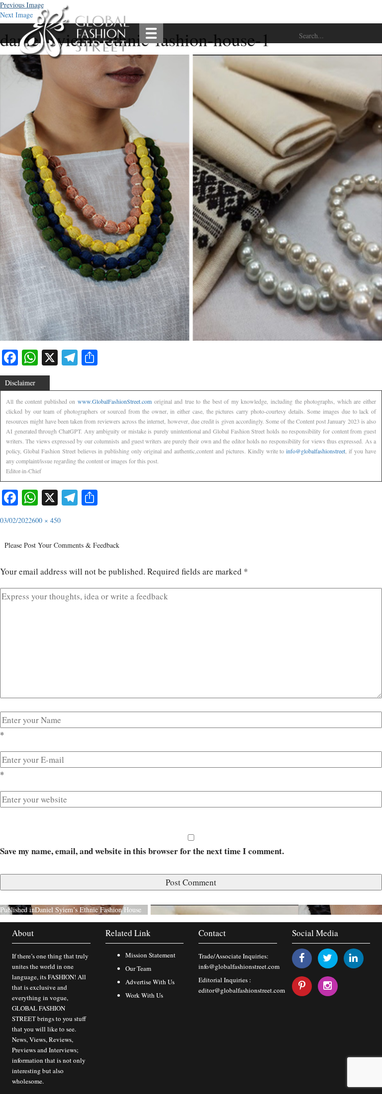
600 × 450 (46, 520)
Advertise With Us (150, 981)
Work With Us (144, 995)
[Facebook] (301, 957)
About (23, 933)
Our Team (138, 968)
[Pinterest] (301, 985)
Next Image (16, 14)
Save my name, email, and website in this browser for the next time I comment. (142, 851)
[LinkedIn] (353, 957)
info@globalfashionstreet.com (239, 966)
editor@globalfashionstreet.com (241, 990)
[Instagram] (327, 985)
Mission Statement (150, 954)
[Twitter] (327, 957)
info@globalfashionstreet (315, 451)
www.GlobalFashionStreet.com (115, 401)
